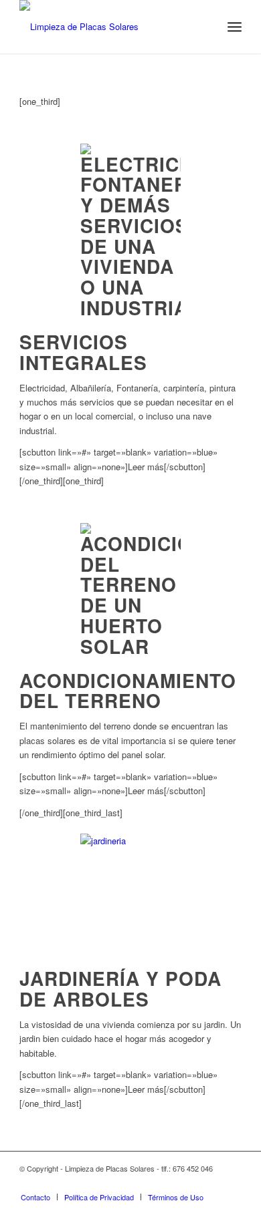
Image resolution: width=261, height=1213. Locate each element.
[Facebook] (211, 1183)
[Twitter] (191, 1183)
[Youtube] (232, 1183)
